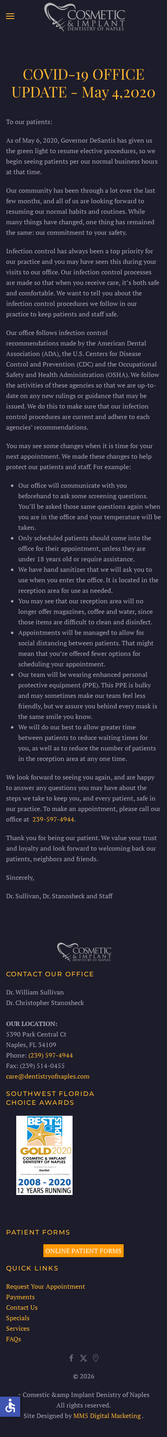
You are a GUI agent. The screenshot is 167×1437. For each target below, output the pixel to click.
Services (18, 1328)
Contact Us (22, 1307)
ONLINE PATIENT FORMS (83, 1250)
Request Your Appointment (45, 1286)
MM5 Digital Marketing (107, 1415)
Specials (18, 1317)
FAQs (13, 1338)
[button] (10, 16)
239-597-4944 (53, 819)
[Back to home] (84, 16)
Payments (20, 1296)
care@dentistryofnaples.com (48, 1076)
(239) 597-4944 (50, 1055)
